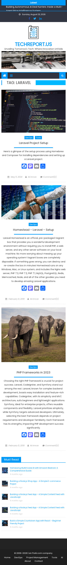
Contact (39, 561)
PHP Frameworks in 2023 (33, 372)
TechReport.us (33, 44)
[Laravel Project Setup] (33, 111)
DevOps (29, 137)
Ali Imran (32, 176)
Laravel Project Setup (33, 143)
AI (62, 557)
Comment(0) (50, 176)
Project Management (37, 557)
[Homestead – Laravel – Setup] (33, 202)
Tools (38, 137)
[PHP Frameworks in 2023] (33, 334)
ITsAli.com (37, 553)
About (28, 561)
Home (7, 557)
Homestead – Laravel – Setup (33, 230)
